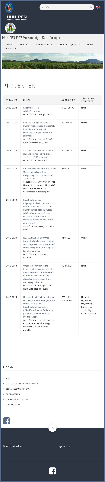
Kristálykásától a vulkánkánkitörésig (31, 109)
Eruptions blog (13, 394)
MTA (7, 378)
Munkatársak (44, 45)
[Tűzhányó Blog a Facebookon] (6, 423)
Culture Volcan (13, 404)
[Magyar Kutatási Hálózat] (18, 17)
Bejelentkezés (64, 446)
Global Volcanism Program (18, 389)
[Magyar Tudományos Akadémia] (10, 7)
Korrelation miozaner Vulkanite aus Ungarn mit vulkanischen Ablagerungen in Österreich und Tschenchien (39, 173)
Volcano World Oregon (17, 399)
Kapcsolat (11, 48)
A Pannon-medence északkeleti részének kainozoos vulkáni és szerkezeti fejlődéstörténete (38, 153)
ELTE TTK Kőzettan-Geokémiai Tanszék (22, 384)
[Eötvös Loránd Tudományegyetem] (11, 27)
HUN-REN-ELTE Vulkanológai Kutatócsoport (32, 38)
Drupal (6, 446)
